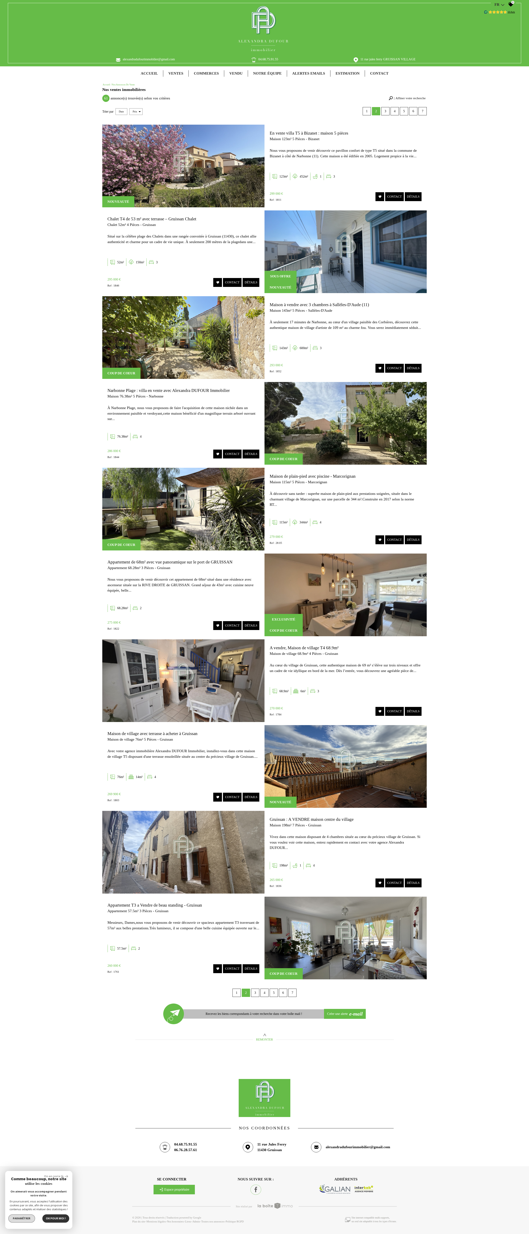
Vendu (236, 73)
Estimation (348, 73)
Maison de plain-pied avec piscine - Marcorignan (313, 476)
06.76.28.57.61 (185, 1150)
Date (121, 111)
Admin (196, 1221)
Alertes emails (308, 73)
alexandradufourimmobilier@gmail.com (149, 59)
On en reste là (54, 1176)
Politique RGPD (235, 1221)
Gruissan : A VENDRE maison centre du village (312, 819)
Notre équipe (267, 73)
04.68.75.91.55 (268, 59)
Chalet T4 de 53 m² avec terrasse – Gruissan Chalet (151, 218)
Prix (135, 111)
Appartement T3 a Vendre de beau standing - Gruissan (154, 905)
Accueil (149, 73)
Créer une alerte (345, 1014)
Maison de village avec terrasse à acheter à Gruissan (152, 733)
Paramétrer (22, 1218)
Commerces (206, 73)
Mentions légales (156, 1221)
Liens (188, 1221)
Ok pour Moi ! (56, 1218)
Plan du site (138, 1221)
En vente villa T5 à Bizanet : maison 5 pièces (309, 133)
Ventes (175, 73)
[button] (407, 98)
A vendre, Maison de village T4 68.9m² (304, 647)
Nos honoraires (175, 1221)
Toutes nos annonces (212, 1221)
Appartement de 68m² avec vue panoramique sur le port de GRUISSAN (169, 562)
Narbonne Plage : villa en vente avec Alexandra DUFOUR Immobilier (168, 390)
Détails (413, 196)
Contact (379, 73)
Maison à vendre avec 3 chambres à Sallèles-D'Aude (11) (319, 304)
